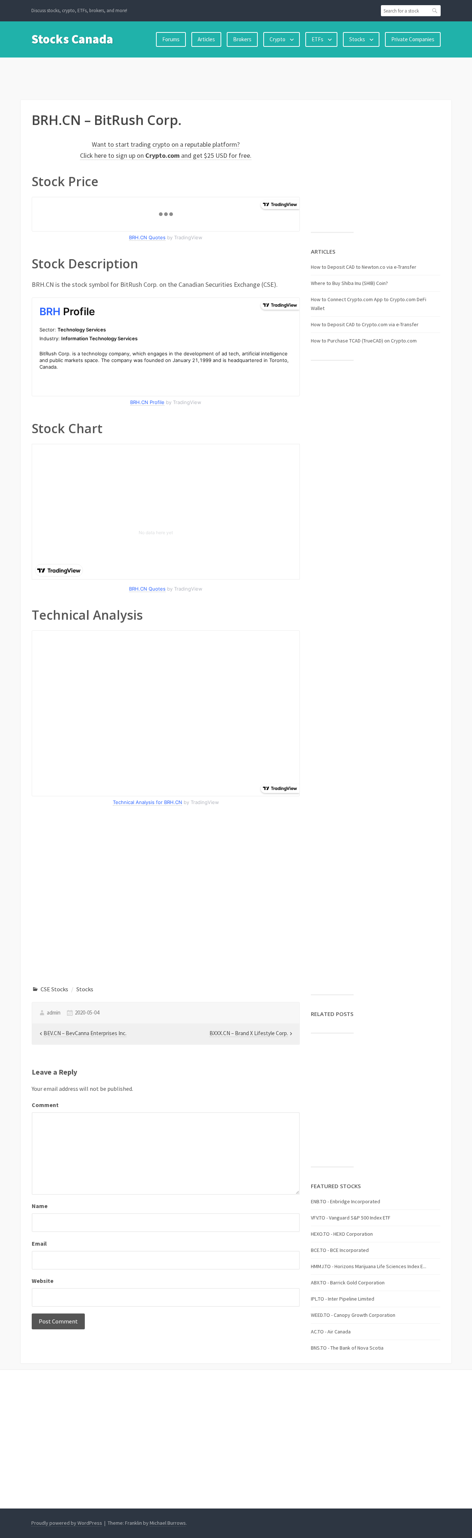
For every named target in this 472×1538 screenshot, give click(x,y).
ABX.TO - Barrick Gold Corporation (348, 1282)
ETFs (317, 39)
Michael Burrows (168, 1523)
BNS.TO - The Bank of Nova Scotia (347, 1347)
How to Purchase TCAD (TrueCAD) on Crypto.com (364, 340)
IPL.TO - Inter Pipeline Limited (342, 1298)
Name (40, 1206)
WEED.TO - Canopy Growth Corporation (353, 1315)
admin (53, 1012)
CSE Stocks (54, 989)
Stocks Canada (72, 39)
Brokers (242, 39)
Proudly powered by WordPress (66, 1523)
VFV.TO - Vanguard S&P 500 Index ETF (351, 1217)
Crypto (277, 39)
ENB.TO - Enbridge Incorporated (345, 1201)
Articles (206, 39)
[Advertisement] (236, 77)
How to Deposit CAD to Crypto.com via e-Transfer (365, 324)
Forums (171, 39)
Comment (45, 1105)
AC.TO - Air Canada (331, 1331)
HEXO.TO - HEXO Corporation (342, 1234)
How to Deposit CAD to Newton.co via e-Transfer (363, 267)
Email (39, 1243)
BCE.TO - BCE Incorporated (340, 1250)
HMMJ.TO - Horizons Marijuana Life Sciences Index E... (368, 1266)
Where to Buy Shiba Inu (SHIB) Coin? (349, 283)
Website (42, 1280)
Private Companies (412, 39)
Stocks (357, 39)
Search (435, 10)
